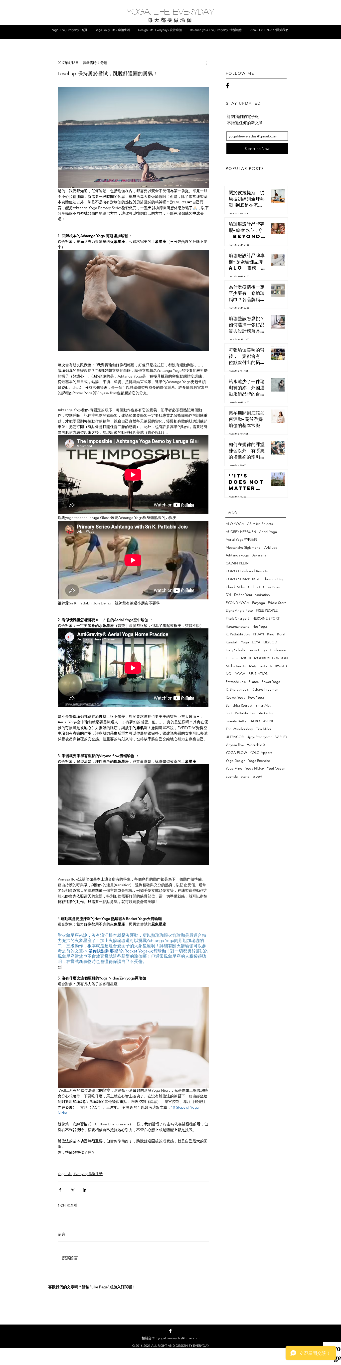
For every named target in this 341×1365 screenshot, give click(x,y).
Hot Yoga (259, 626)
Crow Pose (271, 587)
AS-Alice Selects (260, 523)
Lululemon (278, 650)
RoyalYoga (256, 697)
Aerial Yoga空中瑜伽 (241, 539)
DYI (228, 594)
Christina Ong (274, 579)
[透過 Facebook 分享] (60, 1190)
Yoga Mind (234, 768)
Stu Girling (266, 713)
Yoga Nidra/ (254, 768)
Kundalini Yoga (237, 642)
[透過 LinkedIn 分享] (84, 1190)
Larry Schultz (235, 650)
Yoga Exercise (259, 760)
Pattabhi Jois (236, 681)
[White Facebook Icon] (170, 1331)
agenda (232, 776)
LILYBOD (270, 642)
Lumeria (232, 658)
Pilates (254, 681)
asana (245, 776)
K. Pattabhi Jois (238, 634)
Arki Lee (270, 547)
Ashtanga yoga (237, 555)
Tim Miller (263, 729)
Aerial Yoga (268, 531)
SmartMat (263, 705)
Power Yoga (271, 681)
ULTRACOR (235, 737)
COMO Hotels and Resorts (247, 571)
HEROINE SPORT (266, 618)
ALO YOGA (235, 523)
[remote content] (133, 475)
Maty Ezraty (258, 666)
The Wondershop (239, 729)
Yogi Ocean (276, 768)
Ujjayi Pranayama (259, 737)
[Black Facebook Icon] (227, 85)
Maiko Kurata (236, 666)
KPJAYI (258, 634)
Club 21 (254, 587)
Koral (281, 634)
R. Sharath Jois (237, 689)
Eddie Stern (277, 602)
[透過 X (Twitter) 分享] (72, 1190)
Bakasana (259, 555)
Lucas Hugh (257, 650)
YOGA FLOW (236, 752)
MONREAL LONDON (271, 658)
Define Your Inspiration (252, 594)
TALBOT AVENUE (263, 721)
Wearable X (256, 745)
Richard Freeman (265, 689)
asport (257, 776)
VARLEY (281, 737)
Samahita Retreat (239, 705)
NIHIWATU (278, 666)
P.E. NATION (258, 673)
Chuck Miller (235, 587)
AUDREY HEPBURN (241, 531)
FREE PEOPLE (267, 610)
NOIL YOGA (235, 673)
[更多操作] (206, 63)
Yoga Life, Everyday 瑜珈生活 (80, 1174)
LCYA (256, 642)
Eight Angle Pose (239, 610)
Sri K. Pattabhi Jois (240, 713)
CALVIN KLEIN (237, 563)
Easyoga (258, 602)
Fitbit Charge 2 (237, 618)
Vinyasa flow (235, 745)
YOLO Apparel (261, 752)
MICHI (246, 658)
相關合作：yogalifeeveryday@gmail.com (170, 1338)
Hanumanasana (237, 626)
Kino (270, 634)
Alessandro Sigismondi (243, 547)
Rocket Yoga (235, 697)
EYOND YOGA (237, 602)
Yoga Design (235, 760)
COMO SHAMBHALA (243, 579)
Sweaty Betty (236, 721)
